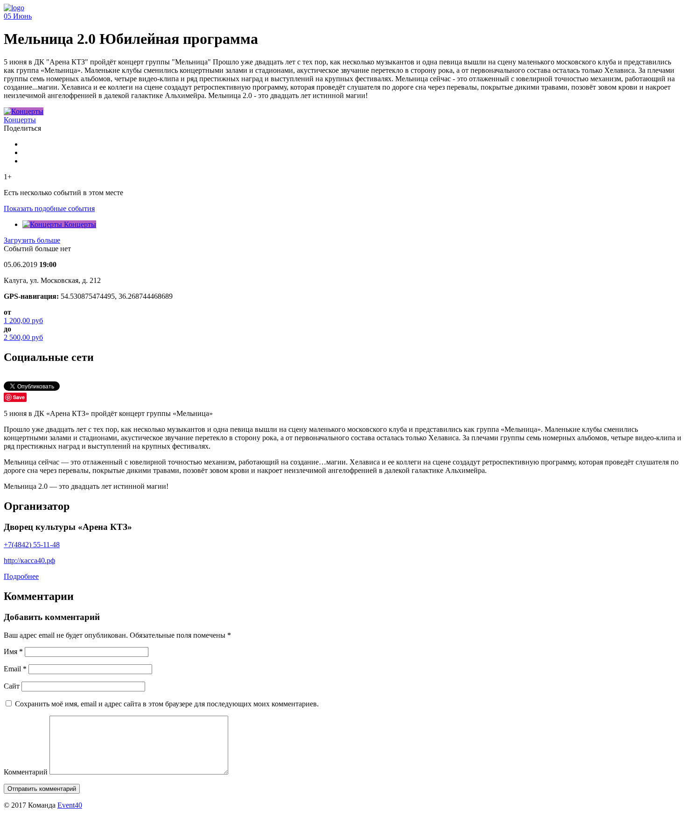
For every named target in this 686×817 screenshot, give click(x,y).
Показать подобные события (49, 208)
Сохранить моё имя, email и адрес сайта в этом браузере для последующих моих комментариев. (167, 704)
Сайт (12, 686)
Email (15, 669)
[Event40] (14, 8)
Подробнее (21, 576)
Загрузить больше (32, 240)
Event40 (69, 805)
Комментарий (26, 772)
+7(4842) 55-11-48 (32, 545)
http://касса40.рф (29, 560)
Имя (13, 651)
